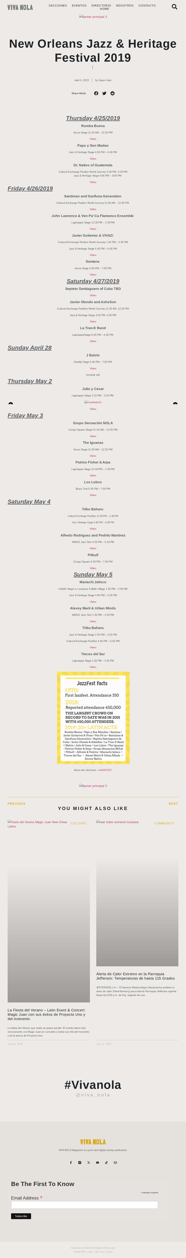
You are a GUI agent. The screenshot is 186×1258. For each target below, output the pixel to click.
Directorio (101, 5)
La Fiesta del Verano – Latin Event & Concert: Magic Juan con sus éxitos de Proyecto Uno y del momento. (47, 1014)
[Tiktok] (106, 1162)
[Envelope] (115, 1162)
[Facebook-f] (70, 1162)
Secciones (58, 5)
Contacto (147, 5)
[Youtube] (97, 1162)
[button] (96, 93)
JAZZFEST (105, 770)
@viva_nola (93, 1095)
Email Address (27, 1197)
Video (93, 138)
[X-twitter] (88, 1162)
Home (104, 8)
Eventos (79, 5)
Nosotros (125, 5)
